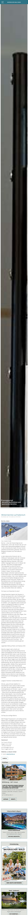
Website (13, 799)
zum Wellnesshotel (14, 836)
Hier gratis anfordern (14, 883)
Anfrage (5, 799)
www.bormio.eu (10, 754)
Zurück (5, 758)
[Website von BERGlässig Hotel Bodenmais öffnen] (14, 780)
